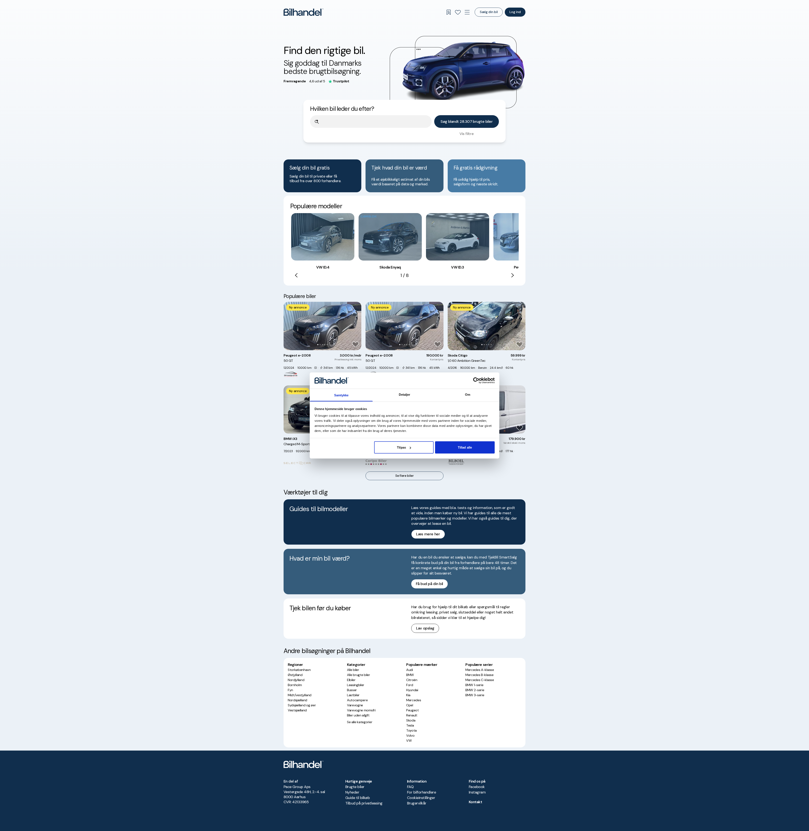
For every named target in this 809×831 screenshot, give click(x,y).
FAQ (410, 786)
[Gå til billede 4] (324, 344)
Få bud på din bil (429, 583)
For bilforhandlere (421, 792)
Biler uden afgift (358, 715)
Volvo (410, 735)
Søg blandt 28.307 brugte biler (467, 121)
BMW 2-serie (474, 690)
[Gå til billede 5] (327, 344)
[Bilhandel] (303, 12)
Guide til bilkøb (357, 797)
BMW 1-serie (474, 685)
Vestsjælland (297, 710)
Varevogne (355, 705)
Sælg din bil (489, 12)
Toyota (411, 730)
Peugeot (412, 710)
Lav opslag (425, 628)
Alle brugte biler (358, 675)
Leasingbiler (355, 685)
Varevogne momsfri (361, 710)
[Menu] (467, 12)
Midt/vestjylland (299, 695)
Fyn (290, 690)
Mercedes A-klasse (479, 670)
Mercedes (413, 700)
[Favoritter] (457, 12)
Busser (352, 690)
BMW (410, 675)
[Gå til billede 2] (320, 344)
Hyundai (412, 690)
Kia (408, 695)
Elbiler (351, 680)
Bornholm (295, 685)
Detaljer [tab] (404, 394)
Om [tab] (467, 394)
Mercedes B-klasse (479, 675)
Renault (411, 715)
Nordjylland (296, 680)
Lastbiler (353, 695)
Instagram (477, 792)
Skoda (410, 720)
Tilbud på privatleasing (364, 803)
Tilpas (401, 447)
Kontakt (475, 802)
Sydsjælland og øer (302, 705)
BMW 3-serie (474, 695)
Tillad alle (465, 447)
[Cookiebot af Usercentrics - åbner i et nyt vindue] (476, 380)
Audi (409, 670)
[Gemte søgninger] (448, 12)
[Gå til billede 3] (322, 344)
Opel (409, 705)
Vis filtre (466, 133)
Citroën (411, 680)
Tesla (410, 725)
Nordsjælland (297, 700)
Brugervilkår (416, 803)
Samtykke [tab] (341, 395)
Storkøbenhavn (299, 670)
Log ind (515, 12)
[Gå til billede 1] (317, 344)
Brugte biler (354, 786)
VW (408, 740)
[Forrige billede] (289, 326)
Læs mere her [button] (428, 534)
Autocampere (357, 700)
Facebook (477, 786)
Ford (409, 685)
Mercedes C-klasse (479, 680)
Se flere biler (404, 476)
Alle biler (353, 670)
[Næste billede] (356, 326)
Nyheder (352, 792)
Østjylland (295, 675)
